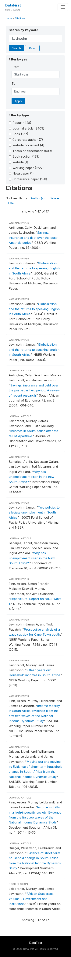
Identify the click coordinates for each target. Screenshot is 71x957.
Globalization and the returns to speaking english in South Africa (34, 350)
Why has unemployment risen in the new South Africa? (31, 477)
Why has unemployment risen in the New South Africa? (32, 558)
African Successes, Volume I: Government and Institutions (31, 899)
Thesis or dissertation (32, 151)
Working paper (28, 168)
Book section (25, 156)
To (13, 83)
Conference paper (29, 179)
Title (11, 203)
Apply (18, 101)
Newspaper (23, 173)
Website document (28, 145)
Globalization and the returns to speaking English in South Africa (34, 268)
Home (9, 18)
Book (20, 134)
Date (53, 198)
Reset (32, 48)
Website (20, 162)
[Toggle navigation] (63, 7)
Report (21, 123)
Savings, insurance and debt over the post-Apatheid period (33, 238)
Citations (20, 18)
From (15, 67)
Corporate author (27, 140)
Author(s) (38, 198)
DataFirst (13, 5)
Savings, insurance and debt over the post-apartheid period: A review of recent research (34, 390)
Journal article (28, 128)
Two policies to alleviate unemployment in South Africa (34, 512)
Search (16, 48)
